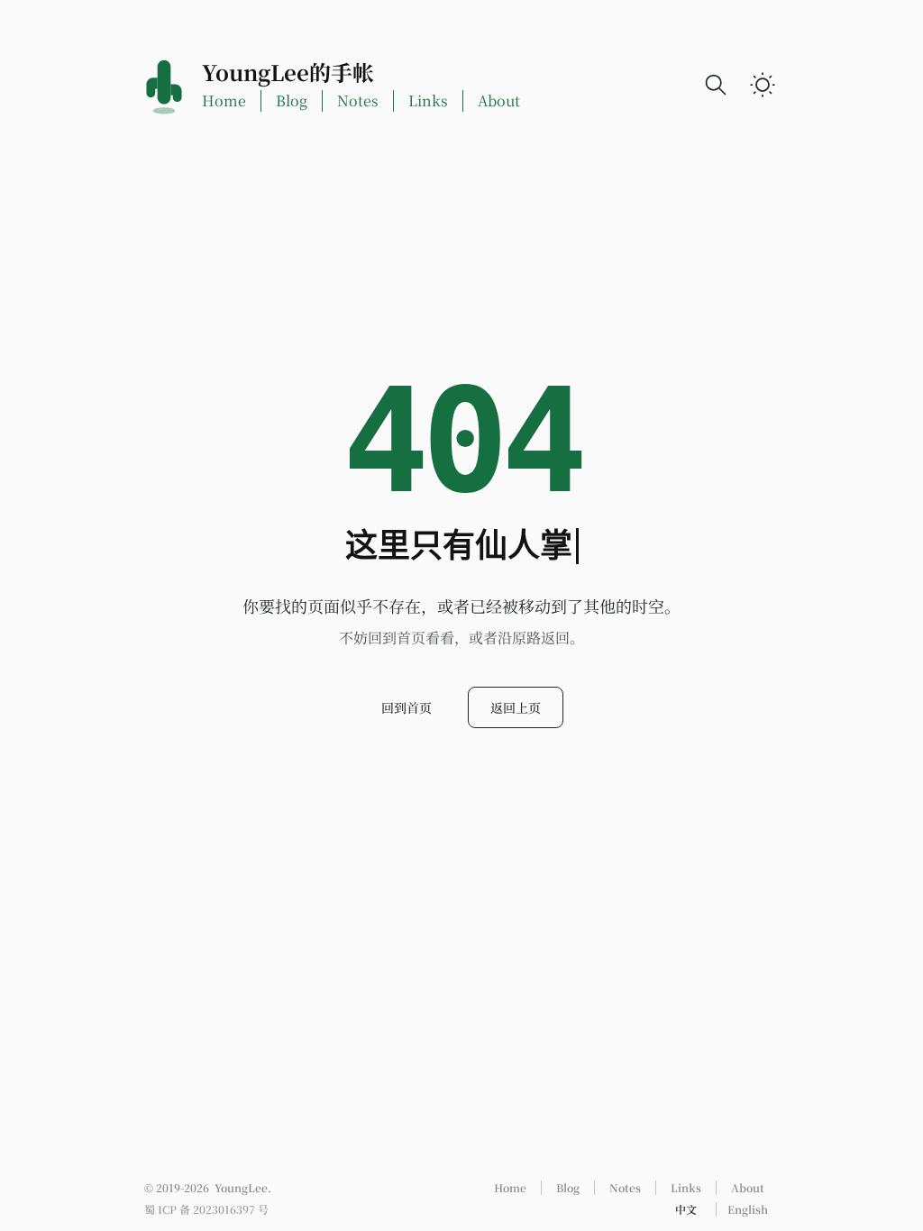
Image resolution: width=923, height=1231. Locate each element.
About (499, 100)
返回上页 (515, 707)
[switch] (762, 84)
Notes (358, 100)
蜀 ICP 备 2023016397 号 (206, 1209)
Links (428, 100)
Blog (291, 100)
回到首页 (406, 707)
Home (224, 100)
